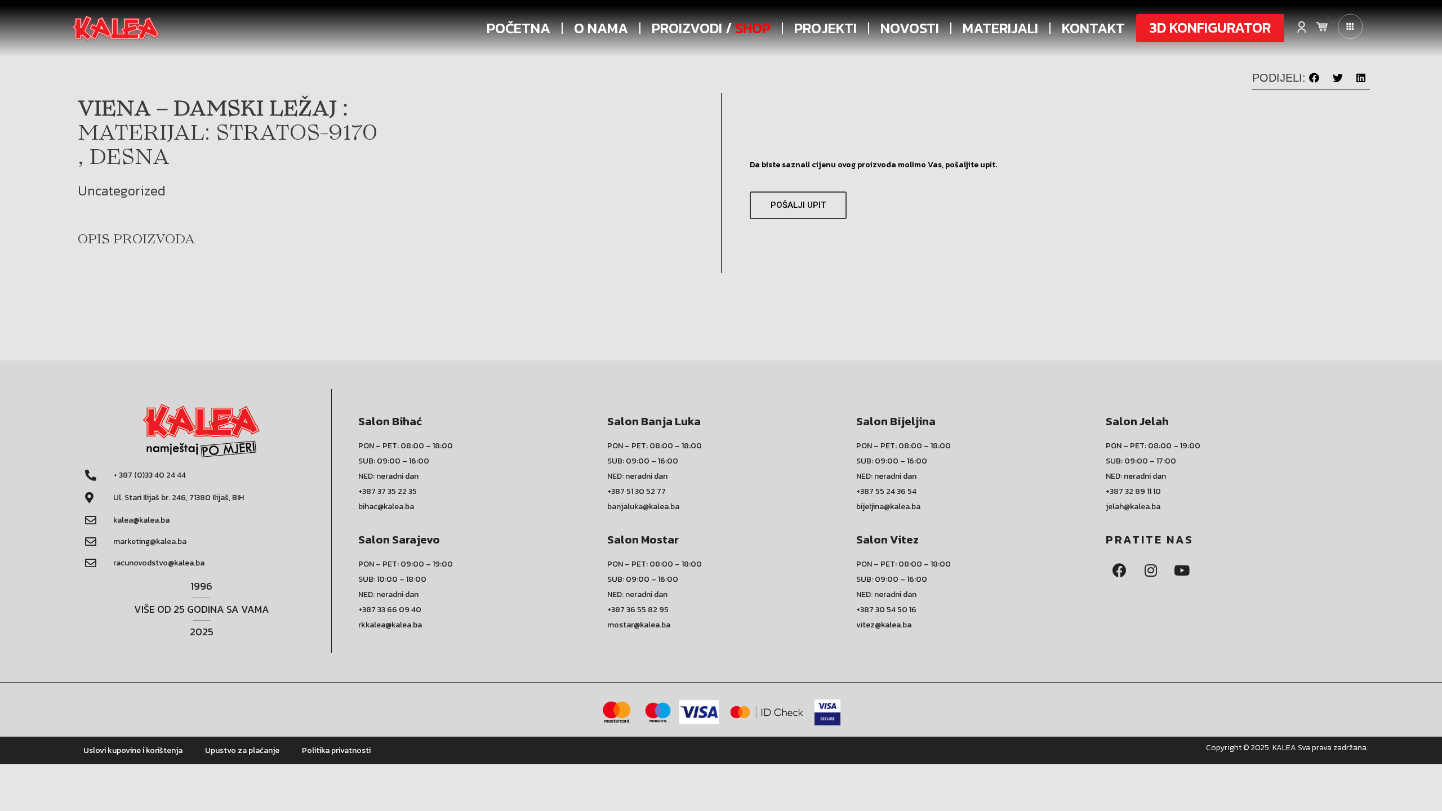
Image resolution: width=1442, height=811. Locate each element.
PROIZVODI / (711, 28)
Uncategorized (122, 190)
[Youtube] (1182, 570)
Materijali (1000, 28)
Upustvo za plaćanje (242, 750)
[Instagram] (1151, 570)
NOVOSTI (909, 28)
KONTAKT (1093, 28)
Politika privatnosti (336, 750)
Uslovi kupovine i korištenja (133, 750)
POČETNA (518, 28)
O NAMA (601, 28)
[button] (1210, 28)
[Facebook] (1120, 570)
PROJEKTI (825, 28)
